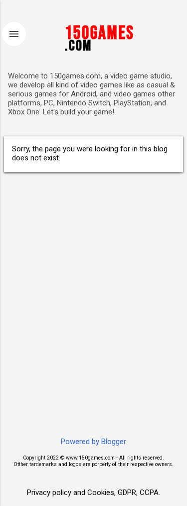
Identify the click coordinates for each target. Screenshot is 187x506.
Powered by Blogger (93, 441)
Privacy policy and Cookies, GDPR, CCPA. (93, 492)
